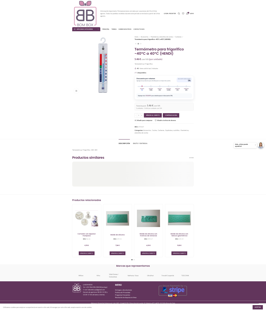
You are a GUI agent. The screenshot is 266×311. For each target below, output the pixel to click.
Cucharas (178, 37)
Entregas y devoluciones (123, 290)
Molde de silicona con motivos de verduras (148, 235)
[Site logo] (85, 13)
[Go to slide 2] (134, 259)
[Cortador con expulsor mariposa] (86, 218)
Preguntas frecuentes (122, 295)
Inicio (136, 37)
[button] (87, 253)
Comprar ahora (171, 115)
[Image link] (77, 288)
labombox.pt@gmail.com (96, 290)
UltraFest (150, 275)
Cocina (154, 130)
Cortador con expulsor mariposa (87, 235)
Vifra (98, 275)
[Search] (179, 13)
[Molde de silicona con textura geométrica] (179, 218)
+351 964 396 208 (92, 287)
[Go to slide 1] (131, 259)
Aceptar (258, 307)
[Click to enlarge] (76, 90)
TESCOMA (185, 275)
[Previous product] (136, 44)
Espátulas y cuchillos (172, 130)
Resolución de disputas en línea (125, 297)
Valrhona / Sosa (133, 275)
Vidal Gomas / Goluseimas (114, 275)
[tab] (124, 142)
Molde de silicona (117, 235)
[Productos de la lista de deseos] (183, 13)
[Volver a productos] (138, 44)
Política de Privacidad (122, 292)
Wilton (81, 275)
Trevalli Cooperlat (167, 275)
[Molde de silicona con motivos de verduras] (148, 218)
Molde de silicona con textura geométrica (179, 235)
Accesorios (144, 37)
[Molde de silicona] (117, 218)
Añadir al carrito (153, 115)
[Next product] (141, 44)
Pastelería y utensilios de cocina (162, 37)
